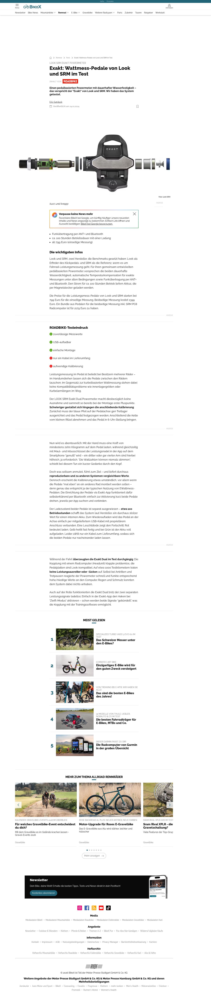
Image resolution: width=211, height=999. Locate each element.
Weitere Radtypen (103, 13)
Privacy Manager (110, 942)
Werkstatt (160, 13)
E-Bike (74, 13)
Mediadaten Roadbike (83, 920)
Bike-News (33, 13)
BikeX (58, 986)
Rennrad (62, 13)
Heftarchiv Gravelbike (114, 953)
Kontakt (35, 942)
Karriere (153, 942)
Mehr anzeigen (92, 855)
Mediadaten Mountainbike (58, 920)
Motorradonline (149, 986)
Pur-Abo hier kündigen (126, 931)
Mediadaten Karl (154, 920)
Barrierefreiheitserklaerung (133, 942)
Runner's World (90, 990)
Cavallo (81, 986)
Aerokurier (24, 986)
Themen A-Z (95, 931)
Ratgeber (148, 13)
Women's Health (108, 990)
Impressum (47, 942)
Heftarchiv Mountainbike (43, 953)
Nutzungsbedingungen (73, 942)
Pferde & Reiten (78, 931)
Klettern (64, 931)
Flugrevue (92, 986)
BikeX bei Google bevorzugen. (97, 224)
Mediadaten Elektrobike (108, 920)
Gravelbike (87, 13)
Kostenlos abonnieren (43, 893)
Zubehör (129, 13)
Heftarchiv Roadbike (67, 953)
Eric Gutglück (56, 102)
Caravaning (69, 986)
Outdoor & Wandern (48, 931)
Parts (119, 13)
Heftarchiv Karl (134, 953)
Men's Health (132, 986)
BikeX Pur (108, 931)
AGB (58, 942)
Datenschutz (93, 942)
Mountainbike (47, 13)
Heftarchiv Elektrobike (90, 953)
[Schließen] (134, 213)
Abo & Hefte (150, 953)
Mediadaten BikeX (34, 920)
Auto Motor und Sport (42, 986)
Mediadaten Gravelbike (133, 920)
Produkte (110, 1)
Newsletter (20, 13)
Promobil (76, 990)
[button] (94, 154)
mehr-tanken (117, 986)
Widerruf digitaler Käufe (151, 931)
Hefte (102, 1)
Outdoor (163, 986)
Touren (138, 13)
